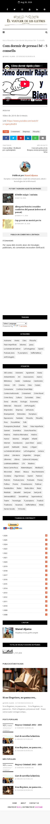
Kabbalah (15, 447)
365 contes (8, 373)
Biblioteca (8, 381)
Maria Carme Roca (11, 468)
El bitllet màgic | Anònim (26, 195)
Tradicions (8, 505)
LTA (23, 463)
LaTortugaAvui (29, 349)
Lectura (41, 451)
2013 (25, 592)
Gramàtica (17, 430)
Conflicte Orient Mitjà (24, 389)
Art (19, 377)
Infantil (34, 439)
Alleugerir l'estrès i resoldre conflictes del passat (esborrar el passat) (30, 209)
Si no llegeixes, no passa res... (19, 697)
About (23, 803)
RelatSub (7, 492)
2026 (25, 535)
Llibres (16, 459)
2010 (25, 606)
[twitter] (14, 9)
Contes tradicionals (11, 393)
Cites (24, 340)
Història (7, 434)
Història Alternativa (20, 434)
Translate (23, 326)
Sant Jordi (37, 492)
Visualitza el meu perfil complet (26, 633)
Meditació (39, 468)
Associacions (28, 377)
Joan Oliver (30, 443)
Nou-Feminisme (38, 472)
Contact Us (34, 803)
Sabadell (17, 492)
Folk (24, 422)
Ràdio (19, 488)
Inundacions (17, 443)
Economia (34, 401)
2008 (25, 614)
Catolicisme (38, 381)
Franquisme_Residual (12, 426)
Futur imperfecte (10, 345)
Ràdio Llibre (29, 488)
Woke (41, 505)
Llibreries (7, 459)
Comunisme (8, 389)
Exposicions (8, 418)
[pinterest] (44, 9)
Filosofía (39, 418)
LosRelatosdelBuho (11, 463)
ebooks (14, 401)
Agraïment (30, 373)
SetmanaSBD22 (9, 496)
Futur (25, 426)
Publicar (38, 484)
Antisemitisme (9, 377)
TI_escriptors (22, 353)
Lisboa (6, 455)
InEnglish (25, 439)
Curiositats (29, 397)
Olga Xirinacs (19, 476)
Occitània (7, 476)
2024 (25, 544)
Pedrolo (7, 480)
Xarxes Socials (9, 509)
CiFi (14, 385)
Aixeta (17, 340)
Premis (15, 484)
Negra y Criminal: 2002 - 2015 (28, 725)
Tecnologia (16, 501)
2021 (25, 557)
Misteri (17, 472)
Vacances (18, 505)
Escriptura (32, 414)
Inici (4, 40)
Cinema (22, 385)
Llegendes (27, 455)
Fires (6, 422)
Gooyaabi (39, 807)
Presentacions (26, 484)
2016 (25, 579)
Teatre (6, 501)
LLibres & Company (30, 459)
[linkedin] (37, 9)
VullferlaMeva (36, 353)
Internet (7, 443)
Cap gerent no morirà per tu (28, 220)
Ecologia (24, 401)
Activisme (7, 340)
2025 (25, 540)
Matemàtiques (26, 468)
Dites (38, 397)
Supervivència (36, 496)
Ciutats (37, 385)
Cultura (19, 397)
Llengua (37, 455)
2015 (25, 584)
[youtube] (29, 9)
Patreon (39, 476)
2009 (25, 610)
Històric (34, 434)
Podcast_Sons (9, 353)
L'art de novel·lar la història (27, 736)
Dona (6, 401)
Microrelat (8, 472)
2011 (25, 601)
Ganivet (7, 430)
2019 (25, 566)
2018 (25, 571)
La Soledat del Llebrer (12, 349)
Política (6, 484)
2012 (25, 597)
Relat (39, 488)
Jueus (31, 345)
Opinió (40, 349)
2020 (25, 562)
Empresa (26, 131)
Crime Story (8, 397)
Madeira (31, 463)
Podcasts (30, 480)
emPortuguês (9, 357)
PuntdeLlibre (9, 488)
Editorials (7, 406)
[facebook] (7, 9)
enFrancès (30, 410)
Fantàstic (19, 418)
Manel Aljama (9, 56)
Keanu (25, 447)
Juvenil (6, 447)
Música (26, 472)
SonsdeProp (23, 496)
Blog (19, 807)
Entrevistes (21, 414)
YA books (21, 509)
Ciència (6, 385)
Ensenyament (9, 414)
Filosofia (10, 40)
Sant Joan (27, 492)
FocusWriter (15, 422)
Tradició (40, 501)
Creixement (15, 131)
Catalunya (27, 381)
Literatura (16, 455)
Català (17, 381)
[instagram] (22, 9)
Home (14, 803)
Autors (39, 377)
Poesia (40, 480)
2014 (25, 588)
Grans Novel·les (30, 430)
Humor (6, 439)
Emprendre (8, 410)
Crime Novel (38, 393)
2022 (25, 553)
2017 (25, 575)
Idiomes (23, 345)
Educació (17, 406)
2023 (25, 549)
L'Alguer (34, 447)
